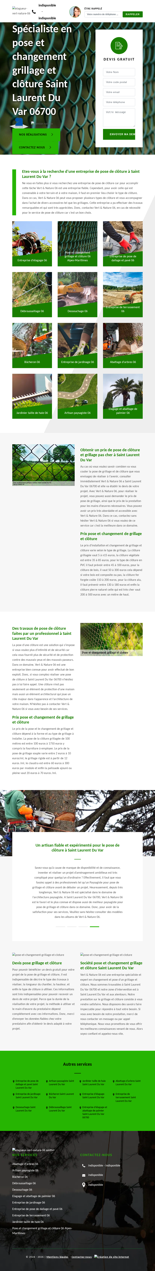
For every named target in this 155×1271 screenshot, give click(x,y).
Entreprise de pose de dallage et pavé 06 (37, 1209)
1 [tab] (60, 926)
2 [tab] (72, 926)
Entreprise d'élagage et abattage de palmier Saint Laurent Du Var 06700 (94, 1112)
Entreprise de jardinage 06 (28, 1202)
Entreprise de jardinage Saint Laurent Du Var (28, 1096)
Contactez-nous (82, 1257)
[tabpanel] (77, 871)
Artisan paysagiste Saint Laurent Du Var (61, 1083)
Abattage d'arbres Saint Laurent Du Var (128, 1083)
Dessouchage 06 (22, 1189)
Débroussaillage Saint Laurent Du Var (60, 1109)
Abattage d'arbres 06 (25, 1164)
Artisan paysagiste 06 (25, 1170)
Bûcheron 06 (20, 1177)
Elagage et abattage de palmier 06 (33, 1196)
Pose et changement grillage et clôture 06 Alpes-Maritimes (42, 1231)
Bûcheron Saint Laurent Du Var (61, 1096)
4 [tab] (94, 926)
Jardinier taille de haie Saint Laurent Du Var (94, 1083)
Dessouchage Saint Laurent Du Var (26, 1109)
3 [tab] (83, 926)
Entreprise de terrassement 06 (31, 1215)
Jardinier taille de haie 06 (28, 1222)
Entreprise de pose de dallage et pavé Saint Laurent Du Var (27, 1084)
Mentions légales (57, 1257)
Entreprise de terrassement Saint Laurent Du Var (126, 1097)
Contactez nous (32, 147)
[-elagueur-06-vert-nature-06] (22, 11)
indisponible (47, 5)
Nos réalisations (33, 134)
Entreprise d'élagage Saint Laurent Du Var (93, 1096)
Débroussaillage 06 (24, 1183)
